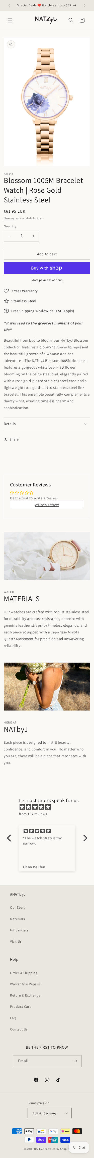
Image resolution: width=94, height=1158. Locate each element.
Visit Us (16, 941)
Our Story (17, 907)
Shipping (9, 218)
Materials (17, 919)
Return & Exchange (25, 995)
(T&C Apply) (64, 310)
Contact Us (19, 1029)
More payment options (47, 280)
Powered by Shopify (57, 1149)
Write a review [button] (47, 504)
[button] (10, 20)
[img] (49, 807)
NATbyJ (39, 1149)
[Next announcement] (84, 5)
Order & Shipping (24, 973)
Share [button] (14, 439)
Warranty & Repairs (25, 984)
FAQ (13, 1018)
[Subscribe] (75, 1061)
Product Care (20, 1006)
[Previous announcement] (9, 5)
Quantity (10, 226)
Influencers (19, 930)
